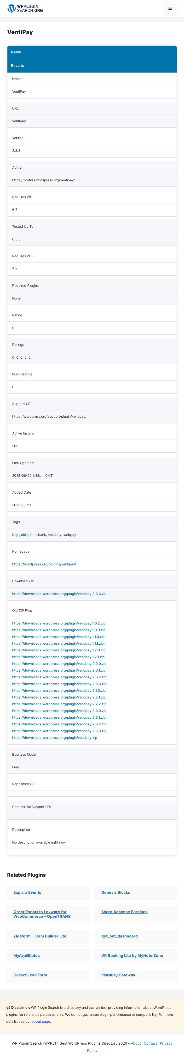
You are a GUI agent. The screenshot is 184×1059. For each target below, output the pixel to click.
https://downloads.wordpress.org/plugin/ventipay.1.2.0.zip (59, 650)
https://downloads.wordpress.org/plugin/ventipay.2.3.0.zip (59, 711)
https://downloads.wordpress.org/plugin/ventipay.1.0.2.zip (59, 623)
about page (41, 1021)
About (136, 1043)
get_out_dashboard (119, 936)
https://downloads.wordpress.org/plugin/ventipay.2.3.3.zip (59, 594)
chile (24, 535)
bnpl (15, 535)
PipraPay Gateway (118, 975)
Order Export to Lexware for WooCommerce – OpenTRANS (41, 914)
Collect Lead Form (30, 975)
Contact (150, 1043)
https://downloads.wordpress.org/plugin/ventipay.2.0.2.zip (59, 677)
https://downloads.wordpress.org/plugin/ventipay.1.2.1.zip (58, 657)
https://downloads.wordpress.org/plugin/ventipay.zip (54, 737)
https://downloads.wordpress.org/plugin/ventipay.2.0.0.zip (59, 663)
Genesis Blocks (115, 892)
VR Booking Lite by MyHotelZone (132, 955)
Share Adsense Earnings (124, 911)
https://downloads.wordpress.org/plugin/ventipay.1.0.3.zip (59, 630)
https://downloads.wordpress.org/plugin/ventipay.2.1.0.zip (59, 690)
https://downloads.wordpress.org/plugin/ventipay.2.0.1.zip (59, 670)
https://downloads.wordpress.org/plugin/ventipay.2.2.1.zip (59, 697)
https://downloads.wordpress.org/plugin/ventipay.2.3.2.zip (59, 724)
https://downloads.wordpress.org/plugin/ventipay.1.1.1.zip (58, 643)
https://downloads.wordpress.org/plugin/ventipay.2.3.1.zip (59, 717)
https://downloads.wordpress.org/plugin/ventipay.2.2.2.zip (59, 704)
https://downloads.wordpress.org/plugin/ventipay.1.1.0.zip (58, 637)
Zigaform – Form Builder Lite (39, 936)
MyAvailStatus (26, 955)
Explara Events (27, 892)
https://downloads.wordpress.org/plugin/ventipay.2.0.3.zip (59, 684)
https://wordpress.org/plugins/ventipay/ (44, 564)
